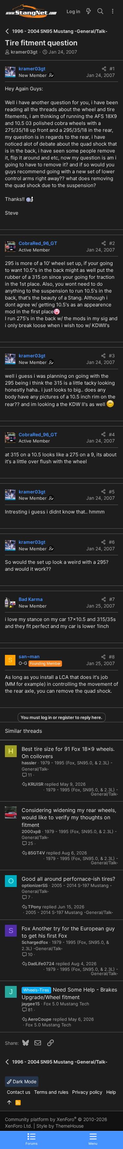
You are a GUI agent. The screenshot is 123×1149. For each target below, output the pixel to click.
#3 (112, 355)
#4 (112, 434)
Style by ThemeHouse (60, 1126)
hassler (29, 762)
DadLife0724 (41, 964)
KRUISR (35, 784)
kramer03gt (24, 52)
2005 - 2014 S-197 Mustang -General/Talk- (69, 912)
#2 (112, 243)
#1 (112, 68)
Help (111, 1092)
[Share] (104, 68)
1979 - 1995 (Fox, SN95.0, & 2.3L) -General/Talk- (82, 792)
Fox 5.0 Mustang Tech (66, 1003)
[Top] (9, 1102)
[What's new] (88, 11)
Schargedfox (35, 942)
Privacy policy (87, 1092)
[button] (93, 1138)
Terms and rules (51, 1092)
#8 (112, 656)
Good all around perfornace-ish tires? (68, 878)
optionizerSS (35, 885)
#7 (112, 599)
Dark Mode (23, 1081)
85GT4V (36, 853)
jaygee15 (31, 1003)
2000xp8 (31, 831)
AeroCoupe (39, 1019)
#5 (112, 491)
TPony (34, 907)
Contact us (18, 1092)
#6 (112, 542)
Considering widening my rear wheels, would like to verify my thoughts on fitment (69, 817)
